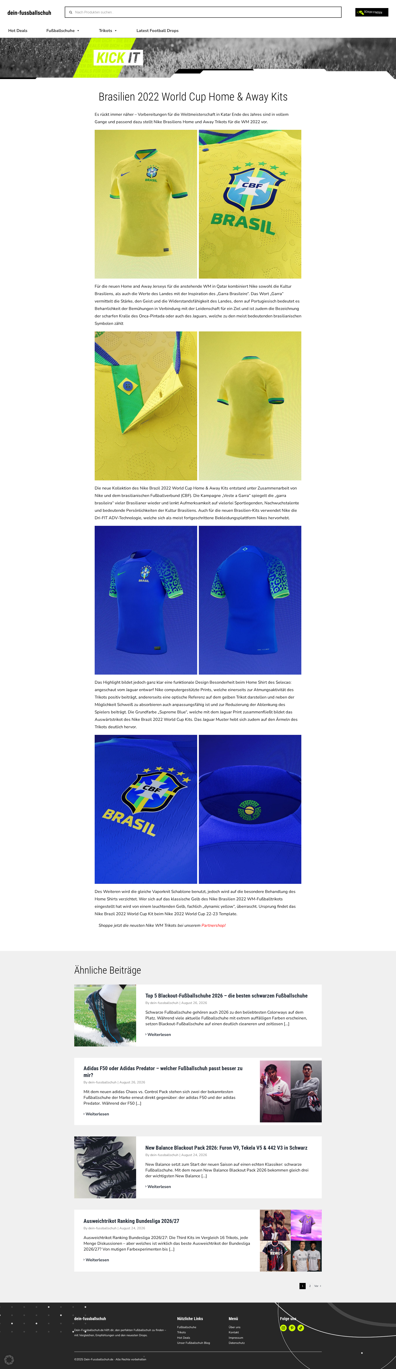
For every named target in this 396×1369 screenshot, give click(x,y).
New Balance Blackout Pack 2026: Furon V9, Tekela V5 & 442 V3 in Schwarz (226, 1148)
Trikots (105, 30)
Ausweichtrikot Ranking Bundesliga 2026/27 (131, 1221)
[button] (9, 1360)
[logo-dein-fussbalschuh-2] (29, 12)
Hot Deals (17, 30)
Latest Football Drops (158, 30)
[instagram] (283, 1328)
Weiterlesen (159, 1034)
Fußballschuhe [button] (60, 30)
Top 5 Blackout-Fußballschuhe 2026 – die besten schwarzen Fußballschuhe (226, 996)
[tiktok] (300, 1328)
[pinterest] (292, 1328)
